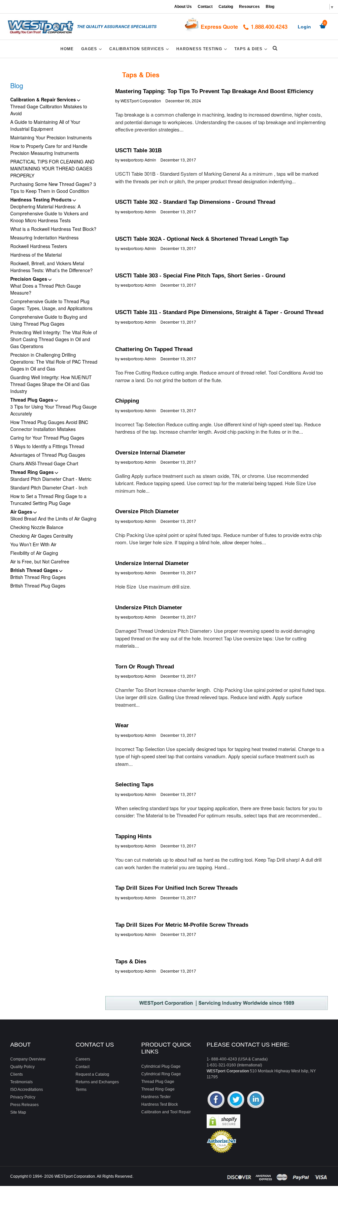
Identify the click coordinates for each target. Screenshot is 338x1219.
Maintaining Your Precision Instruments (51, 137)
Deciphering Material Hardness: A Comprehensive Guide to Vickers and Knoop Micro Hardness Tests (49, 213)
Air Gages (21, 511)
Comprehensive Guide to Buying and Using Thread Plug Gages (48, 320)
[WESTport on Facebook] (216, 1100)
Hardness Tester (156, 1096)
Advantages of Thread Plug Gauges (47, 454)
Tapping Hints (133, 836)
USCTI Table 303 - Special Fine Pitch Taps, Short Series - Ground (200, 275)
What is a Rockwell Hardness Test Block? (53, 229)
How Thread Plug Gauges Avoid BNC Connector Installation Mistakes (49, 425)
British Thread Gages (34, 570)
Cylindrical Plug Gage (161, 1066)
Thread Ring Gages (32, 472)
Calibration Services (140, 48)
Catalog (226, 6)
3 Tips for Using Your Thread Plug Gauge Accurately (53, 410)
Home (67, 49)
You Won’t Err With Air (33, 544)
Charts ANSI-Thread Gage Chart (44, 463)
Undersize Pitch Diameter (148, 607)
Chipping (127, 401)
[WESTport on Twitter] (235, 1100)
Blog (270, 6)
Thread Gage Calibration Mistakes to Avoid (48, 110)
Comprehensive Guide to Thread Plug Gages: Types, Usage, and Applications (51, 304)
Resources (249, 6)
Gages (92, 48)
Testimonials (21, 1082)
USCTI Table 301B (138, 150)
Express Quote (219, 26)
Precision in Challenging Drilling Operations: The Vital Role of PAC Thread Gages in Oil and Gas (53, 361)
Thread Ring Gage (158, 1089)
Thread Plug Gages (31, 399)
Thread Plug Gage (157, 1081)
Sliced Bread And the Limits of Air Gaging (53, 518)
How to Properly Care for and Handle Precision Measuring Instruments (48, 149)
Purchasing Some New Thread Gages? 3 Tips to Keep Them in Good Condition (53, 187)
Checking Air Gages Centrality (41, 535)
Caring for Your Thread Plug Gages (47, 437)
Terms (81, 1089)
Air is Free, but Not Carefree (39, 561)
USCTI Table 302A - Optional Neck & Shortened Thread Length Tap (201, 239)
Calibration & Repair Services (43, 99)
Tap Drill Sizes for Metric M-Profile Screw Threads (181, 925)
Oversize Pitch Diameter (147, 511)
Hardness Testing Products (41, 199)
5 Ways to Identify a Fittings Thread (47, 446)
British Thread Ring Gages (38, 577)
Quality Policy (22, 1066)
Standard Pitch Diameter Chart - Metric (50, 479)
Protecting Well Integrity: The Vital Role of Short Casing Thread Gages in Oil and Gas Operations (53, 339)
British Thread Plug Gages (37, 585)
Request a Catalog (92, 1074)
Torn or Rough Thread (144, 666)
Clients (16, 1074)
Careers (83, 1059)
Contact (205, 6)
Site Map (18, 1112)
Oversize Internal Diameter (150, 452)
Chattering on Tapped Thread (153, 349)
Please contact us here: (248, 1044)
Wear (122, 725)
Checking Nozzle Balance (36, 527)
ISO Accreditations (26, 1089)
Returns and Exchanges (97, 1082)
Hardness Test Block (159, 1104)
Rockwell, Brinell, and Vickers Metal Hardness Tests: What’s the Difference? (51, 266)
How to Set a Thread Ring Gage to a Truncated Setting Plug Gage (48, 499)
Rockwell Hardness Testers (38, 246)
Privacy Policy (22, 1097)
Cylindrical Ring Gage (161, 1074)
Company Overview (28, 1059)
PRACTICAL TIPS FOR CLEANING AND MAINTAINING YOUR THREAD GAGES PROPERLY (52, 168)
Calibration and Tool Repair (166, 1112)
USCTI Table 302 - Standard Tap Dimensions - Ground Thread (195, 202)
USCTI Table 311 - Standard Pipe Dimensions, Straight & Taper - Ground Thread (219, 312)
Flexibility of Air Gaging (34, 553)
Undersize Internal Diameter (152, 563)
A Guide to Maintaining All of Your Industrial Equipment (45, 125)
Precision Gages (28, 278)
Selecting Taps (134, 784)
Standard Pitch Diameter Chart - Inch (48, 487)
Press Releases (24, 1104)
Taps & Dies (251, 48)
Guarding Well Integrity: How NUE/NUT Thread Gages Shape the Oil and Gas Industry (51, 384)
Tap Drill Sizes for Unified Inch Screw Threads (176, 888)
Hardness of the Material (36, 254)
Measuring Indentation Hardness (44, 237)
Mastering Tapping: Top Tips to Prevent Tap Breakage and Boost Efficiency (214, 91)
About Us (183, 6)
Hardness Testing (202, 48)
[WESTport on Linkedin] (255, 1100)
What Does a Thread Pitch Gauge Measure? (45, 289)
